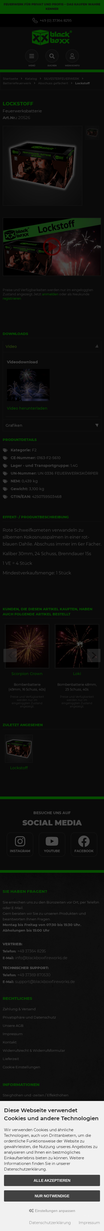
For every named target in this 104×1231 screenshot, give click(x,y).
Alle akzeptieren (52, 1180)
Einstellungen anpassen (54, 1211)
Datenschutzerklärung (50, 1222)
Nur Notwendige (52, 1196)
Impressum (89, 1222)
